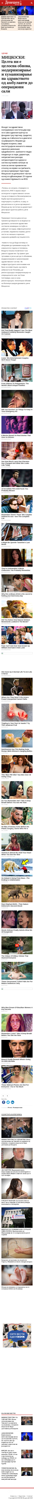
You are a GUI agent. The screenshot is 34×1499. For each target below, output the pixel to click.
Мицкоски (18, 1107)
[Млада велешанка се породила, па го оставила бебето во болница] (17, 1275)
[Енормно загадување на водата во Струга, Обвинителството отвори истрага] (17, 1248)
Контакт (30, 1496)
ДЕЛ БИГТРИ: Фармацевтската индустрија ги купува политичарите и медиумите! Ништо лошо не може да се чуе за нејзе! (16, 1172)
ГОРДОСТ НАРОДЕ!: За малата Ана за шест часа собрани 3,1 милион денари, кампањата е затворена (15, 1202)
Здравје (4, 53)
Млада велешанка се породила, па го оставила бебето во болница (15, 1288)
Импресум (13, 1496)
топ (10, 1107)
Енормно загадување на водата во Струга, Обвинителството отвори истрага (16, 1261)
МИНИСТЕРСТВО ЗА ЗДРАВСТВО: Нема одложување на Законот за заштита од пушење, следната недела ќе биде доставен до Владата (8, 23)
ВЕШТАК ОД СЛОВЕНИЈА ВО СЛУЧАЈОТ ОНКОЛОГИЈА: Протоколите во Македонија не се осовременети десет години (16, 1232)
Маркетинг (22, 1496)
